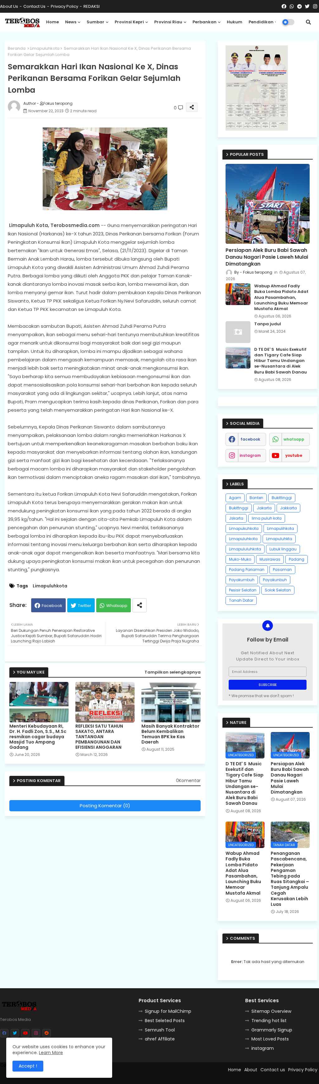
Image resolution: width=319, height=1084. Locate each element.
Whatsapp (116, 606)
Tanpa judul (267, 324)
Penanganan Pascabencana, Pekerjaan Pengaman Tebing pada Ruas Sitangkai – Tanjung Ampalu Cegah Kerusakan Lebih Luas (290, 878)
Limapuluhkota (45, 48)
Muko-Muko (240, 559)
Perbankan (205, 22)
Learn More (51, 1052)
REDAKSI (91, 6)
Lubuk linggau (283, 549)
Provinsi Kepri (129, 22)
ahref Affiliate (160, 1039)
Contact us (34, 6)
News (70, 22)
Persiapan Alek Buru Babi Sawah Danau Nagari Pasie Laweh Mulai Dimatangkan (267, 257)
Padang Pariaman (246, 569)
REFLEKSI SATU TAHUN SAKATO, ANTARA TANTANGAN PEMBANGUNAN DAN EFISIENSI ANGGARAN (99, 737)
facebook (250, 439)
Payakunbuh (275, 579)
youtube (293, 455)
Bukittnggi (238, 508)
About (250, 1070)
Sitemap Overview (271, 1011)
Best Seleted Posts (165, 1020)
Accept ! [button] (28, 1066)
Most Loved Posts (270, 1039)
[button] (308, 22)
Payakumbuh (242, 579)
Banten (256, 497)
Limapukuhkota (244, 528)
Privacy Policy (64, 6)
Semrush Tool (160, 1030)
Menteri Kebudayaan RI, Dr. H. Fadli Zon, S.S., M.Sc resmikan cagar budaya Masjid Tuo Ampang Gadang (37, 737)
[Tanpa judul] (238, 332)
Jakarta (264, 508)
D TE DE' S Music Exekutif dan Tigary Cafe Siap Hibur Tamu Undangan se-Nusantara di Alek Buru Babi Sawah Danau (280, 361)
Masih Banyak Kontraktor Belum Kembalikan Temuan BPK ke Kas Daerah (170, 734)
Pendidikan (261, 22)
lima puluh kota (267, 518)
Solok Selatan (278, 590)
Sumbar (95, 22)
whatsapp (293, 439)
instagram (250, 455)
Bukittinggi (282, 497)
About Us (9, 6)
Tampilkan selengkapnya (173, 672)
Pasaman (282, 569)
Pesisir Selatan (242, 590)
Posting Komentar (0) (105, 805)
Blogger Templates (134, 1076)
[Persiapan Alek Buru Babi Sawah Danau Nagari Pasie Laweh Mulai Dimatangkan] (268, 204)
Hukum (234, 22)
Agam (235, 497)
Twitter (84, 606)
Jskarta (236, 518)
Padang (296, 559)
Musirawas (269, 559)
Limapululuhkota (245, 549)
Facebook (52, 606)
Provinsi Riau (168, 22)
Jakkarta (288, 508)
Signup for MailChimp (168, 1011)
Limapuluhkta (279, 538)
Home (52, 22)
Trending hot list (269, 1020)
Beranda (17, 48)
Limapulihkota (280, 528)
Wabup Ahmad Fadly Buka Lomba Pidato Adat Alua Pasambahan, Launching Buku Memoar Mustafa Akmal (281, 297)
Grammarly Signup (271, 1030)
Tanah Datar (241, 600)
